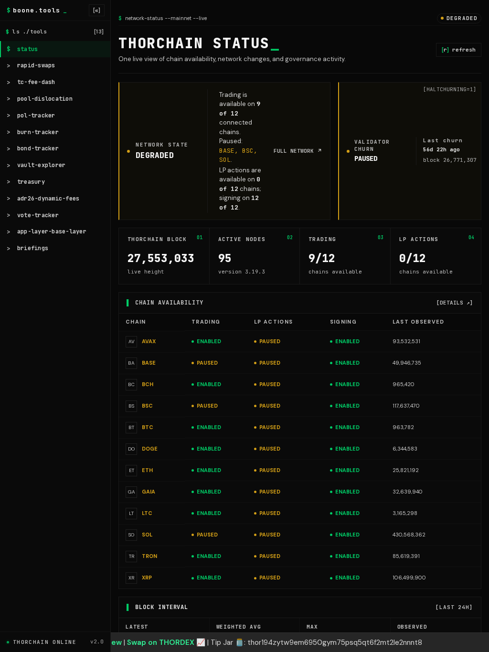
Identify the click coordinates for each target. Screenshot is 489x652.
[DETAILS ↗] (454, 302)
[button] (244, 642)
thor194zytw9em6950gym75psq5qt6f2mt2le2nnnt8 (334, 642)
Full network (298, 150)
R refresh (459, 49)
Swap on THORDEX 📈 (166, 642)
